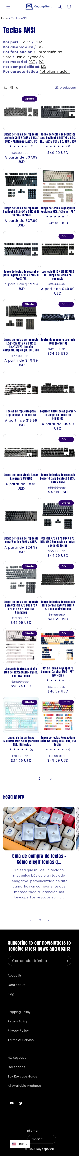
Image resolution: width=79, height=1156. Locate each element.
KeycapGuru (45, 1149)
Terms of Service (21, 1040)
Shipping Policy (19, 1012)
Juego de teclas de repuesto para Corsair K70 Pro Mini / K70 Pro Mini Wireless (58, 605)
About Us (15, 975)
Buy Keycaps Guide (22, 1076)
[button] (8, 6)
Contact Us (17, 985)
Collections (16, 1067)
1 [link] (28, 779)
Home (4, 18)
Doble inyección (30, 57)
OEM (38, 42)
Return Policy (18, 1021)
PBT (32, 61)
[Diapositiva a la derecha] (48, 920)
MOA (26, 42)
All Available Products (24, 1086)
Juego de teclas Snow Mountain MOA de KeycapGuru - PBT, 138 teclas (21, 741)
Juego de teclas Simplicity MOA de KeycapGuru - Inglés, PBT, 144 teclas (21, 672)
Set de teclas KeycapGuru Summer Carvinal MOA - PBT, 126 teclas (58, 672)
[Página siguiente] (50, 778)
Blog (11, 994)
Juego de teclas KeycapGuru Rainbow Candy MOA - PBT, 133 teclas (58, 741)
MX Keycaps (17, 1058)
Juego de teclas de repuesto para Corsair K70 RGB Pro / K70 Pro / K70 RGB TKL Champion (21, 607)
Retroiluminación (55, 71)
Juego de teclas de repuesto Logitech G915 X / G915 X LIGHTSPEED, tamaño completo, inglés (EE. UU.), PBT (21, 345)
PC (41, 61)
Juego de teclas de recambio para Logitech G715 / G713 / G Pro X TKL (21, 275)
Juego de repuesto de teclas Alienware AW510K (21, 476)
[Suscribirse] (66, 961)
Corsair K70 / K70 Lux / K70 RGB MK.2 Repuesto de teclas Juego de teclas (57, 542)
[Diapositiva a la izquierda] (30, 920)
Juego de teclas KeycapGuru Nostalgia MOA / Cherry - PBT (58, 210)
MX (43, 66)
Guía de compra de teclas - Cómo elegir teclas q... (39, 859)
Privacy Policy (18, 1031)
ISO (40, 47)
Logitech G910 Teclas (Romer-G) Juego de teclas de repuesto (58, 415)
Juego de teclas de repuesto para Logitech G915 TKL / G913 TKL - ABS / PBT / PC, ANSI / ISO (58, 138)
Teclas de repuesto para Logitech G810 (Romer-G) (21, 413)
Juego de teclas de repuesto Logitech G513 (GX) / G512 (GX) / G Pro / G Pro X (21, 212)
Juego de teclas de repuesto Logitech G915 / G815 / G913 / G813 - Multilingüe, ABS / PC (21, 138)
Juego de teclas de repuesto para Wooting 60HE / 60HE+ (21, 540)
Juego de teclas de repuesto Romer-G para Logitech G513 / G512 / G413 (58, 478)
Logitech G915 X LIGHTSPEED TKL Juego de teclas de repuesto (58, 275)
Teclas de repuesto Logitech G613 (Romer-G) (58, 341)
